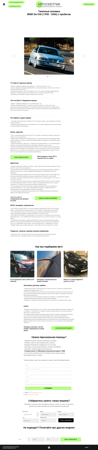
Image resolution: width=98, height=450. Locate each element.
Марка (41, 411)
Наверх (86, 447)
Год (23, 417)
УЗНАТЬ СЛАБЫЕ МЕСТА (70, 439)
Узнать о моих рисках (66, 420)
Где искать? (25, 411)
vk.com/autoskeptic (33, 394)
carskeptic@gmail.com (35, 392)
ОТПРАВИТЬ (48, 388)
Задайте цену (43, 417)
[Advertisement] (49, 26)
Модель (60, 411)
